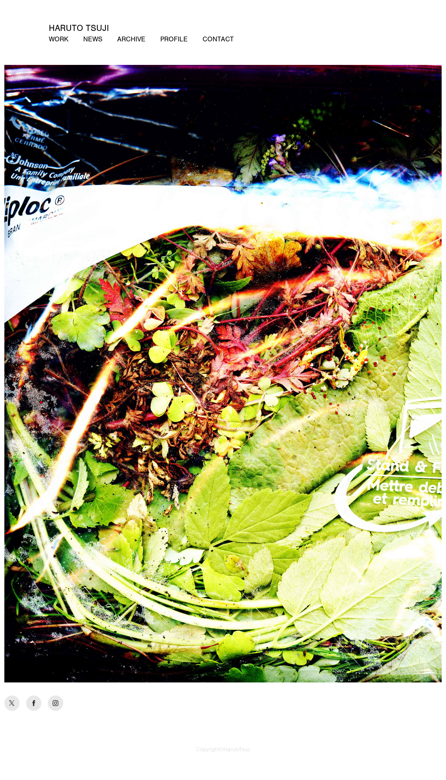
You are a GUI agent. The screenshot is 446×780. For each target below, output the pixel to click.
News (92, 39)
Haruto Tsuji (79, 28)
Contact (218, 39)
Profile (174, 39)
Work (58, 39)
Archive (131, 39)
